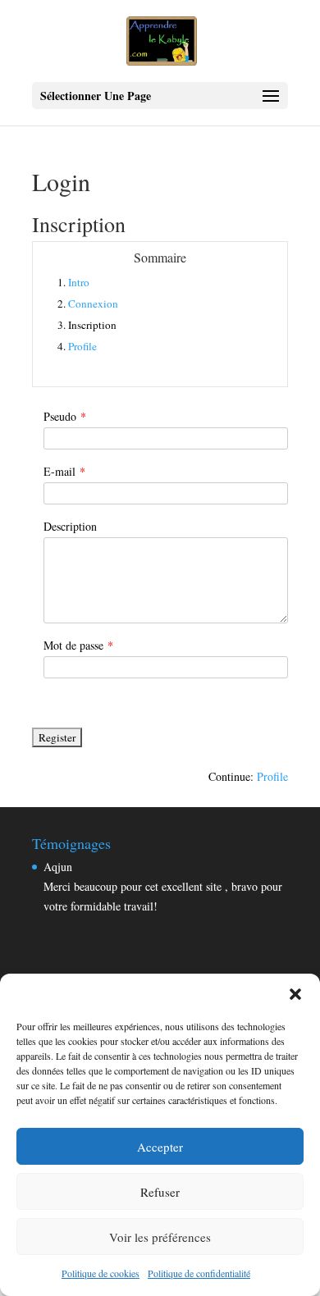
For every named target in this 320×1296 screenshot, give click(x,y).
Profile (82, 346)
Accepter (160, 1147)
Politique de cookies (100, 1273)
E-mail (64, 471)
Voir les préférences (160, 1237)
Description (70, 526)
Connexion (93, 303)
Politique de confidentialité (199, 1273)
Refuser (160, 1192)
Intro (78, 282)
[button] (295, 994)
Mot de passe (78, 645)
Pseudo (64, 416)
